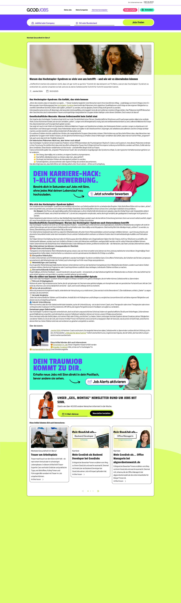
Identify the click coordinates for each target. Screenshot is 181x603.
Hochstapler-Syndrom (65, 105)
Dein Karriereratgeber (99, 10)
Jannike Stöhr (55, 330)
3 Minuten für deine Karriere (75, 333)
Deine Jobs (68, 10)
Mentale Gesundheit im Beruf (38, 38)
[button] (98, 491)
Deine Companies (82, 10)
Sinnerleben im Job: (60, 345)
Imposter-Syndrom (60, 347)
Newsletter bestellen (101, 413)
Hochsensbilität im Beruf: (41, 349)
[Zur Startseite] (37, 10)
